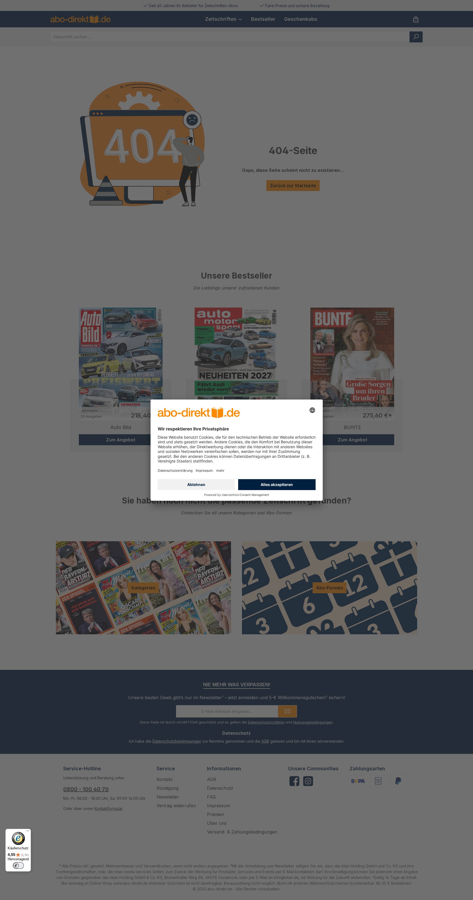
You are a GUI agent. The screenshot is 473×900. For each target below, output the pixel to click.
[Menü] (27, 832)
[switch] (18, 865)
